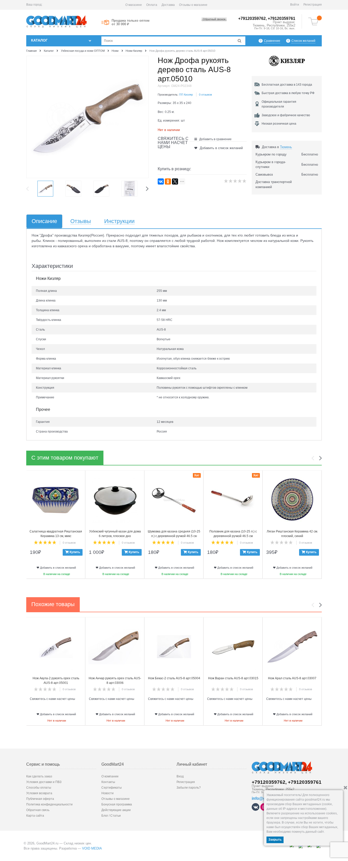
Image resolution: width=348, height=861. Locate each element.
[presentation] (28, 188)
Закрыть (275, 839)
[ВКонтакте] (161, 181)
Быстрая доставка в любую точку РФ (288, 93)
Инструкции (119, 221)
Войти (294, 4)
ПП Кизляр (186, 94)
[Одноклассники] (168, 181)
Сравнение (272, 41)
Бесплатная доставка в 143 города (287, 84)
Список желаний (303, 41)
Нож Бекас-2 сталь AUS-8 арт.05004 (174, 678)
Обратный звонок (214, 19)
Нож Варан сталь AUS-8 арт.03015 (233, 678)
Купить (75, 552)
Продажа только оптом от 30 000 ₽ (131, 22)
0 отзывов (205, 94)
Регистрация (312, 4)
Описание (44, 221)
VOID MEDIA (92, 848)
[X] (175, 181)
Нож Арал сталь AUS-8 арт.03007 (292, 678)
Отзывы (80, 221)
